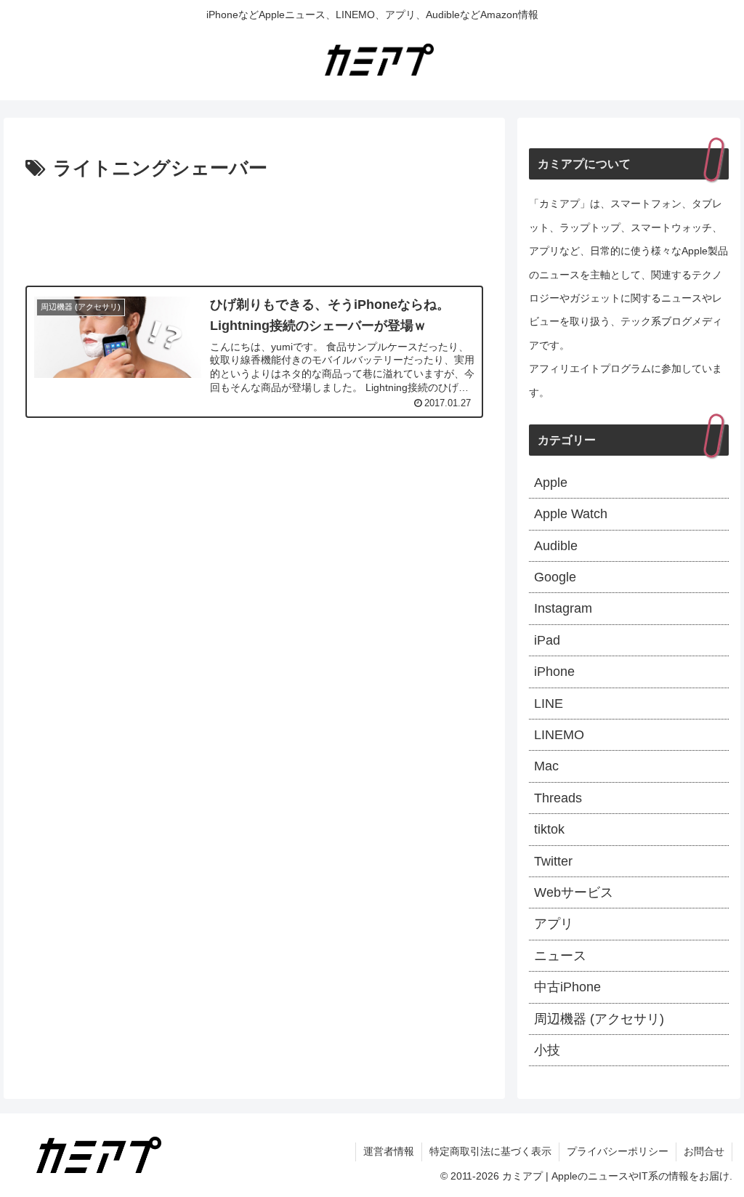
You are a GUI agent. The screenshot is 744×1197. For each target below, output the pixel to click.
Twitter (553, 861)
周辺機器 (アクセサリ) (599, 1019)
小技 (547, 1050)
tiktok (549, 829)
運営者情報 (388, 1151)
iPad (547, 640)
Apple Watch (570, 514)
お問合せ (704, 1151)
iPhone (554, 671)
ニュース (560, 955)
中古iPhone (567, 987)
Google (555, 577)
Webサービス (573, 892)
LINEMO (559, 735)
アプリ (553, 923)
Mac (546, 766)
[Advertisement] (254, 229)
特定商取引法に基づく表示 (490, 1151)
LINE (548, 703)
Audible (556, 546)
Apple (550, 482)
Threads (558, 798)
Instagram (563, 608)
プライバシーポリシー (617, 1151)
